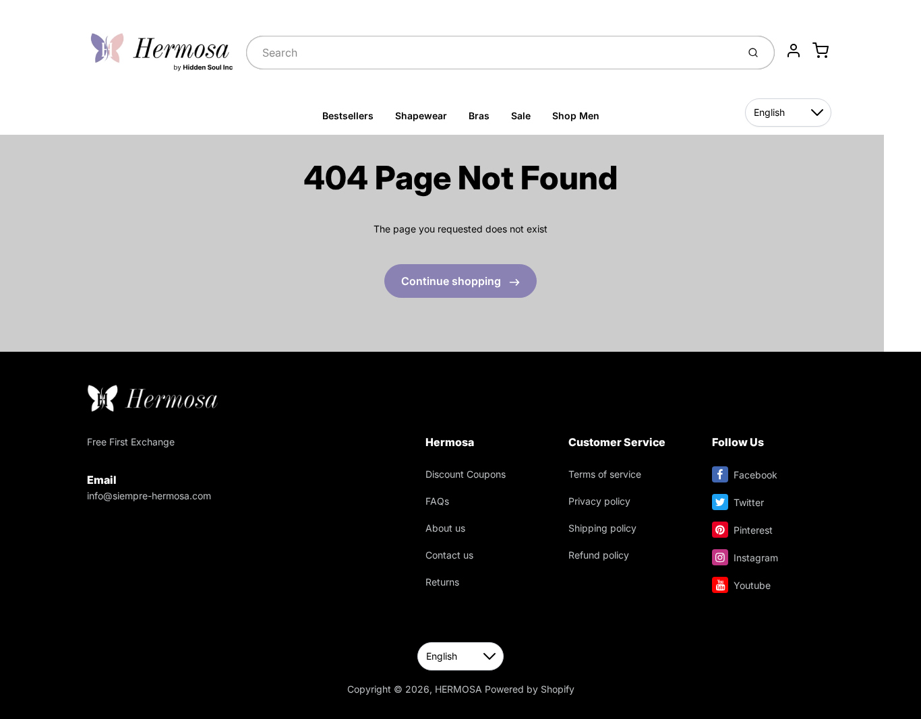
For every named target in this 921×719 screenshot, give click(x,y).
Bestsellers (348, 115)
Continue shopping (452, 281)
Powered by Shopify (529, 689)
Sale (521, 115)
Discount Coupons (465, 474)
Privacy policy (599, 501)
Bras (479, 115)
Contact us (449, 555)
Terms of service (604, 474)
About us (445, 528)
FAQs (437, 501)
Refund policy (598, 555)
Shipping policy (602, 528)
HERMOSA (458, 689)
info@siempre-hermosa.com (149, 495)
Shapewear (421, 115)
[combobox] (490, 52)
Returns (442, 582)
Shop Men (575, 115)
